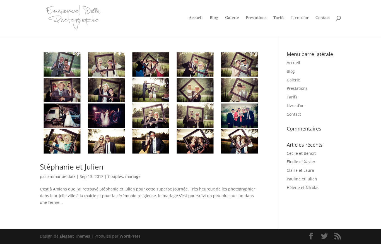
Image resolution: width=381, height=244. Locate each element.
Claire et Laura (300, 170)
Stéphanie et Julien (71, 167)
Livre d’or (299, 18)
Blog (214, 18)
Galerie (232, 18)
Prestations (256, 18)
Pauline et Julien (302, 179)
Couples (115, 176)
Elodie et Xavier (301, 161)
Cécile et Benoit (301, 153)
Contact (322, 18)
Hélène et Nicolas (303, 187)
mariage (133, 176)
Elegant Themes (75, 236)
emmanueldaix (61, 176)
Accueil (196, 18)
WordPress (130, 236)
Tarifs (278, 18)
